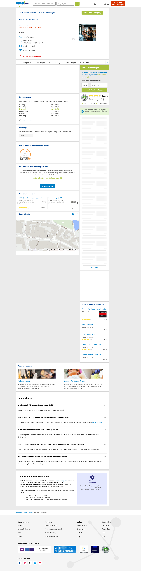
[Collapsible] (105, 405)
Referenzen (81, 529)
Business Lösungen (51, 537)
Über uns (20, 525)
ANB (103, 537)
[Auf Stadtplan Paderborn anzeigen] (77, 213)
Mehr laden (94, 267)
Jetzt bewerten (47, 186)
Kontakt (79, 533)
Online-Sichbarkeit (51, 525)
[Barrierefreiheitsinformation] (105, 3)
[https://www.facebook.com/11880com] (19, 563)
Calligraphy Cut (24, 381)
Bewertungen (71, 62)
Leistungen (40, 62)
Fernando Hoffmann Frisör (91, 344)
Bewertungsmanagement (53, 529)
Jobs (19, 533)
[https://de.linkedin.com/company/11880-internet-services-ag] (35, 563)
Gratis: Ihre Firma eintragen (118, 3)
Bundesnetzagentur (61, 481)
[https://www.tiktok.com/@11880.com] (30, 563)
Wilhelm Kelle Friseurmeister (29, 198)
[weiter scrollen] (107, 62)
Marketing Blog (82, 525)
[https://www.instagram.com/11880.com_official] (25, 563)
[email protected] (97, 422)
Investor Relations (23, 529)
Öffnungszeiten (27, 62)
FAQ (78, 537)
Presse (19, 537)
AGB (103, 533)
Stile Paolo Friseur (88, 334)
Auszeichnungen (55, 62)
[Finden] (77, 4)
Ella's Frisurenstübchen (90, 354)
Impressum (105, 525)
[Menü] (109, 3)
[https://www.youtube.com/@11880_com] (40, 563)
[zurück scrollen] (17, 62)
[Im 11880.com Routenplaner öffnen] (73, 213)
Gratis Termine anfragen (91, 13)
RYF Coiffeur (86, 324)
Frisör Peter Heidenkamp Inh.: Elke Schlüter (94, 309)
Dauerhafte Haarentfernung (75, 381)
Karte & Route (85, 62)
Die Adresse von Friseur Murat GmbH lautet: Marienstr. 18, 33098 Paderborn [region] (42, 410)
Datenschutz (106, 529)
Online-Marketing (50, 533)
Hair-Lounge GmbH (55, 198)
